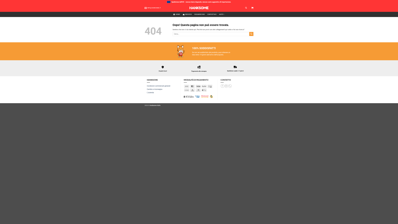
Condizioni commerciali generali (158, 86)
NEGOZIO (188, 14)
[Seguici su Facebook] (222, 86)
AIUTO (221, 14)
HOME (178, 14)
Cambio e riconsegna (154, 89)
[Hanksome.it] (199, 8)
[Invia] (251, 34)
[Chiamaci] (230, 86)
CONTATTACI (211, 14)
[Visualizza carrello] (252, 8)
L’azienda (150, 93)
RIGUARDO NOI (199, 14)
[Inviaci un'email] (226, 86)
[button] (246, 8)
